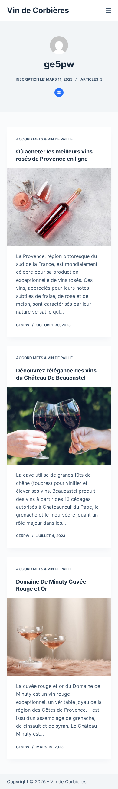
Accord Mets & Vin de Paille (44, 139)
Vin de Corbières (38, 10)
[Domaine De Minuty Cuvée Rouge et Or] (59, 637)
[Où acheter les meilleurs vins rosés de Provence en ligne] (59, 207)
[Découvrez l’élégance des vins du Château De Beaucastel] (59, 426)
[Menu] (108, 10)
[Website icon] (59, 92)
